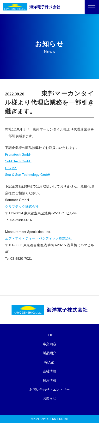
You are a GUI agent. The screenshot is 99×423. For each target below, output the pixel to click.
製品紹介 (49, 353)
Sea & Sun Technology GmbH (27, 174)
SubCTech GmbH (18, 161)
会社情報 (49, 371)
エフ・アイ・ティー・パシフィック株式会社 (38, 238)
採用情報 (49, 380)
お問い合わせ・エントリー (49, 389)
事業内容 (49, 344)
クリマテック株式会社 (22, 206)
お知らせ (49, 398)
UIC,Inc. (11, 168)
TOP (49, 335)
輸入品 (49, 362)
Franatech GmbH (18, 154)
